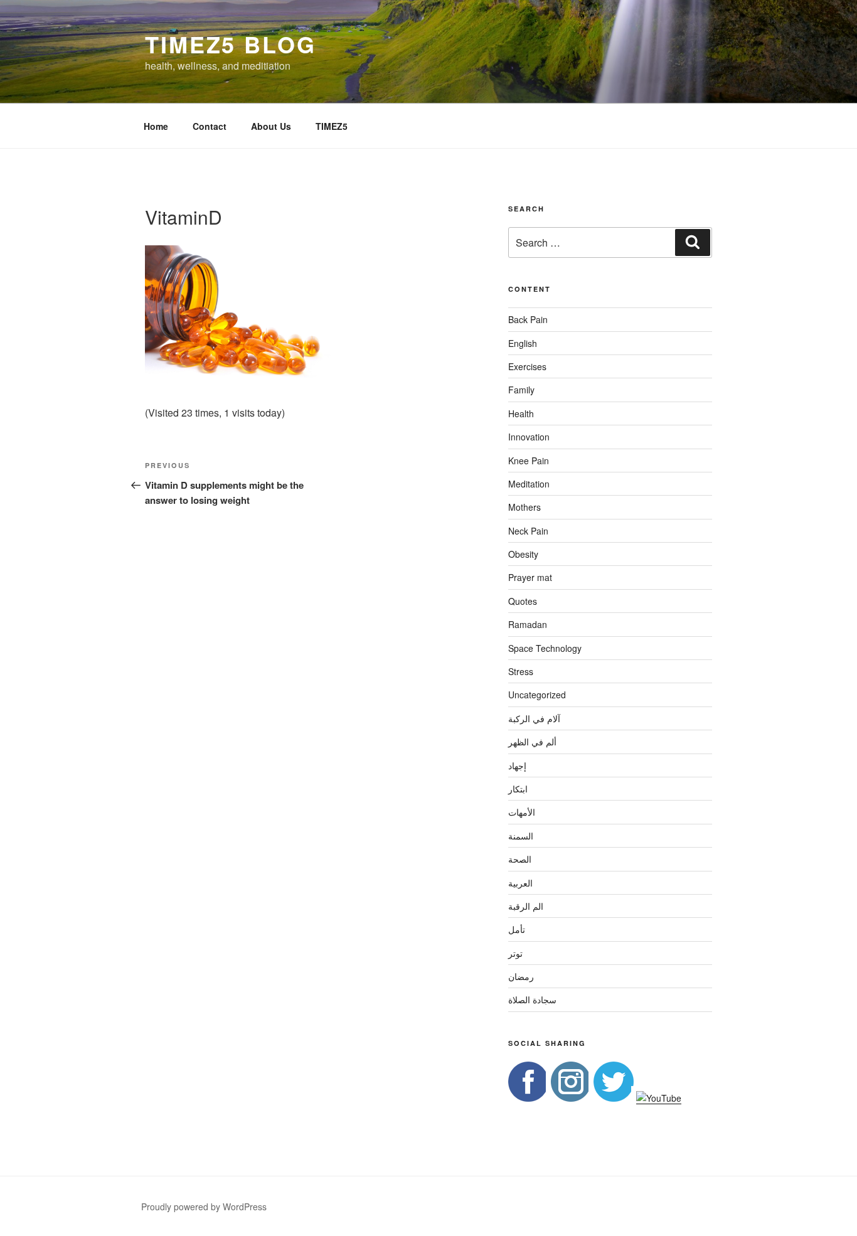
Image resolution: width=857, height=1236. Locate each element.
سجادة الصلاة (532, 999)
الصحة (519, 859)
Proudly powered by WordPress (204, 1206)
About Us (271, 126)
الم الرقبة (525, 906)
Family (521, 389)
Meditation (529, 483)
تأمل (516, 929)
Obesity (523, 554)
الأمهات (521, 812)
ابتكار (518, 788)
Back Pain (528, 319)
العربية (520, 882)
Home (156, 126)
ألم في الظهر (532, 741)
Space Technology (545, 648)
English (522, 343)
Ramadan (527, 624)
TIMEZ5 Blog (230, 44)
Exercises (527, 366)
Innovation (529, 436)
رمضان (521, 976)
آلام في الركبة (534, 718)
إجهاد (517, 765)
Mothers (524, 507)
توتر (515, 953)
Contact (209, 126)
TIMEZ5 (332, 126)
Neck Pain (528, 531)
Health (521, 413)
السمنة (520, 835)
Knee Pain (528, 460)
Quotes (522, 601)
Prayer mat (530, 577)
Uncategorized (537, 694)
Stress (520, 671)
